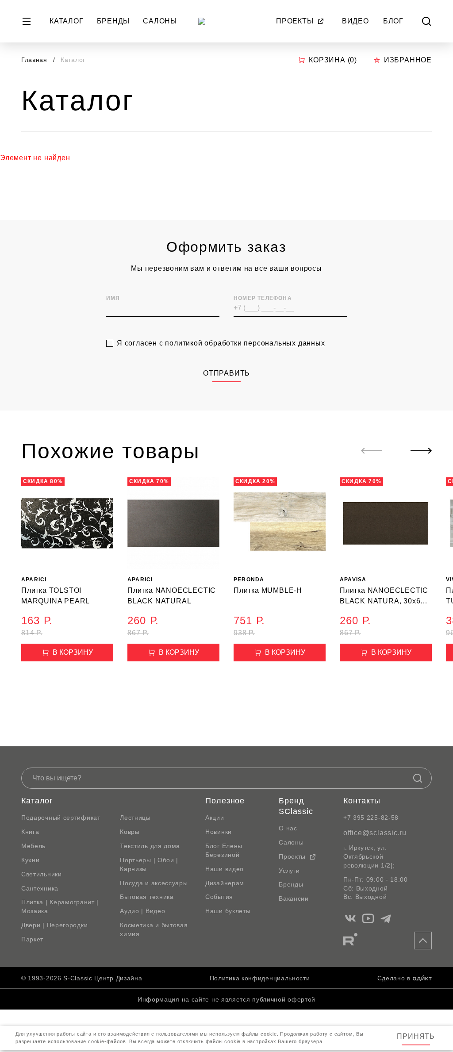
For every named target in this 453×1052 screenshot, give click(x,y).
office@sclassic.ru (375, 833)
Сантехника (39, 888)
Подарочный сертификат (60, 817)
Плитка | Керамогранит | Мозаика (60, 906)
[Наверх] (423, 940)
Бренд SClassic (296, 806)
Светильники (41, 874)
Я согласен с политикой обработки (221, 343)
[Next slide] (421, 450)
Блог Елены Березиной (223, 850)
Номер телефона (263, 298)
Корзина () (333, 60)
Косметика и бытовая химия (154, 929)
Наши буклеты (227, 910)
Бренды (113, 21)
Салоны (160, 21)
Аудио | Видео (142, 910)
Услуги (289, 870)
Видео (355, 21)
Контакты (361, 800)
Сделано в (394, 978)
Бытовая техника (147, 896)
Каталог (67, 21)
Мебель (33, 845)
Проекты (295, 21)
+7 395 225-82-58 (371, 817)
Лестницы (135, 817)
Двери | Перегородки (54, 925)
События (219, 896)
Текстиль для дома (150, 845)
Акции (214, 817)
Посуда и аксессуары (154, 883)
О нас (288, 828)
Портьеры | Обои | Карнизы (149, 864)
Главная (34, 59)
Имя (113, 298)
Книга (30, 831)
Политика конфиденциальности (260, 978)
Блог (393, 21)
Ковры (130, 831)
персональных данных (284, 343)
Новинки (218, 831)
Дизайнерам (224, 883)
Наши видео (224, 868)
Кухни (30, 860)
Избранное (408, 60)
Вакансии (294, 898)
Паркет (32, 939)
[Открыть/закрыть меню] (26, 21)
